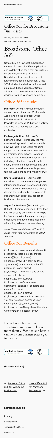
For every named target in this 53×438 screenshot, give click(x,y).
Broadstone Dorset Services (18, 41)
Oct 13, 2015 (10, 37)
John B (25, 37)
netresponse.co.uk (13, 4)
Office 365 (27, 331)
